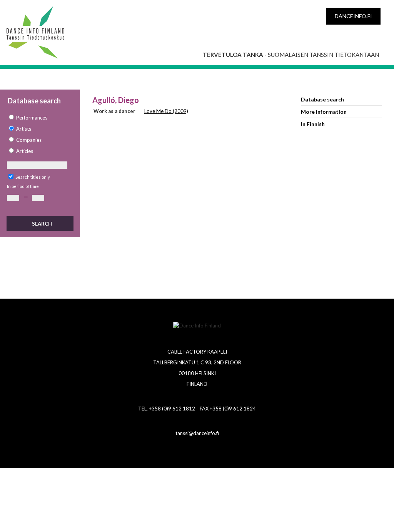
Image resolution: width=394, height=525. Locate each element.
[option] (39, 117)
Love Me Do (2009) (166, 111)
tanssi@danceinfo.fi (197, 433)
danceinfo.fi (353, 16)
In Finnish (313, 124)
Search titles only (32, 176)
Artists (23, 129)
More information (324, 111)
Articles (24, 151)
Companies (29, 140)
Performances (31, 118)
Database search (322, 99)
